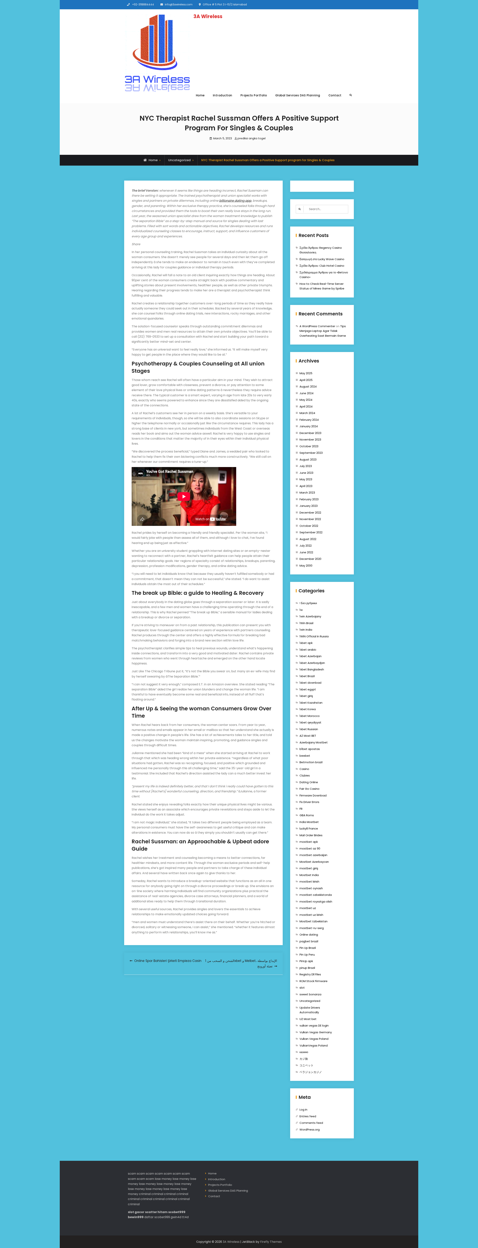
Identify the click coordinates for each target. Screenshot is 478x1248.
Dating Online (308, 782)
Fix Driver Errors (309, 802)
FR (300, 809)
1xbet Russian (308, 729)
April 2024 (306, 406)
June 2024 (306, 393)
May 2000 (305, 566)
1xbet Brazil (307, 676)
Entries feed (307, 1116)
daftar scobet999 (157, 1217)
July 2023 (305, 466)
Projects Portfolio (253, 95)
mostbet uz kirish (311, 915)
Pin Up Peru (307, 954)
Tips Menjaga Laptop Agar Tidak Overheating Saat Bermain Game (322, 331)
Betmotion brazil (310, 762)
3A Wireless (207, 16)
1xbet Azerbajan (310, 656)
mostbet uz (307, 908)
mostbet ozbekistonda (315, 895)
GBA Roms (306, 815)
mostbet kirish (309, 881)
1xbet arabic (307, 650)
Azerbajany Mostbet (313, 742)
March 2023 (307, 492)
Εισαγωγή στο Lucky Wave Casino (321, 259)
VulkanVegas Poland (313, 1045)
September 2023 (311, 453)
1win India (305, 630)
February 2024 (309, 420)
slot (302, 988)
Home (200, 95)
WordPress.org (309, 1129)
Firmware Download (313, 795)
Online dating (308, 935)
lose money (163, 1179)
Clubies (304, 775)
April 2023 (305, 486)
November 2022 (310, 519)
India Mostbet (309, 822)
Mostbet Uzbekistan (313, 921)
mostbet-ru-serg (311, 928)
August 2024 (308, 386)
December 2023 (310, 433)
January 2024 (308, 426)
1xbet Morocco (309, 716)
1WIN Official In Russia (314, 636)
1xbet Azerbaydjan (312, 663)
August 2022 (307, 539)
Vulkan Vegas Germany (315, 1032)
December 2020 (310, 559)
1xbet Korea (307, 709)
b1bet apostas (309, 749)
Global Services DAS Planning (297, 95)
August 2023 (307, 459)
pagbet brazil (308, 941)
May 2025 (305, 373)
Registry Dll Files (310, 974)
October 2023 (308, 446)
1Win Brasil (306, 623)
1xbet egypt (307, 689)
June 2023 (306, 473)
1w (301, 610)
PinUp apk (306, 961)
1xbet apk (306, 643)
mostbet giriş (308, 868)
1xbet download (310, 683)
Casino (304, 769)
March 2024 (307, 413)
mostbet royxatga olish (315, 901)
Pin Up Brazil (307, 948)
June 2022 (306, 552)
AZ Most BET (307, 736)
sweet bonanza (310, 994)
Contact (335, 95)
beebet (304, 756)
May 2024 (305, 400)
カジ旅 (303, 1059)
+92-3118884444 (143, 4)
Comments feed (311, 1123)
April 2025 (306, 380)
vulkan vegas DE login (314, 1025)
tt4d (185, 1217)
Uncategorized (179, 160)
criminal (145, 1194)
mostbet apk (308, 842)
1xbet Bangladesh (311, 669)
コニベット (306, 1065)
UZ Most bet (307, 1019)
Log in (303, 1109)
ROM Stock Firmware (313, 981)
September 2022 (310, 532)
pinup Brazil (307, 968)
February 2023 (309, 499)
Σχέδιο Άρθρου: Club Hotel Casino (321, 266)
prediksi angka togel (252, 138)
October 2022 (308, 526)
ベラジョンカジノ (310, 1072)
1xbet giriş (306, 696)
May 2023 (305, 479)
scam (132, 1173)
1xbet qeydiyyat (310, 722)
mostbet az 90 (309, 848)
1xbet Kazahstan (310, 703)
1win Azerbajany (310, 616)
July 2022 (305, 546)
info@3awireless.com (179, 4)
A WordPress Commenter (317, 326)
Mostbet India (309, 875)
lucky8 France (308, 828)
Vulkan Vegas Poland (313, 1039)
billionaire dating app (235, 201)
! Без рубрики (308, 603)
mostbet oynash (311, 888)
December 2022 (310, 512)
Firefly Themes (271, 1242)
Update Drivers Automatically (309, 1010)
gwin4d (176, 1217)
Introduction (222, 95)
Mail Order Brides (310, 835)
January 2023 (308, 506)
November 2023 (310, 439)
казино (303, 1052)
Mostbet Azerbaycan (314, 862)
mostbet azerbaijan (313, 855)
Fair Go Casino (309, 789)
